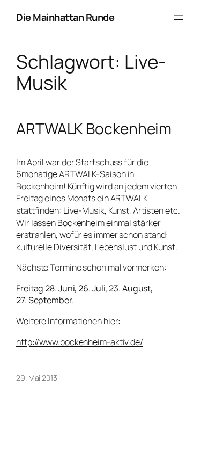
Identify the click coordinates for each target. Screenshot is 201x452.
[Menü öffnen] (178, 17)
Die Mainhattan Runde (65, 17)
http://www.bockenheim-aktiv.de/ (79, 342)
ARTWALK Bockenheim (94, 128)
